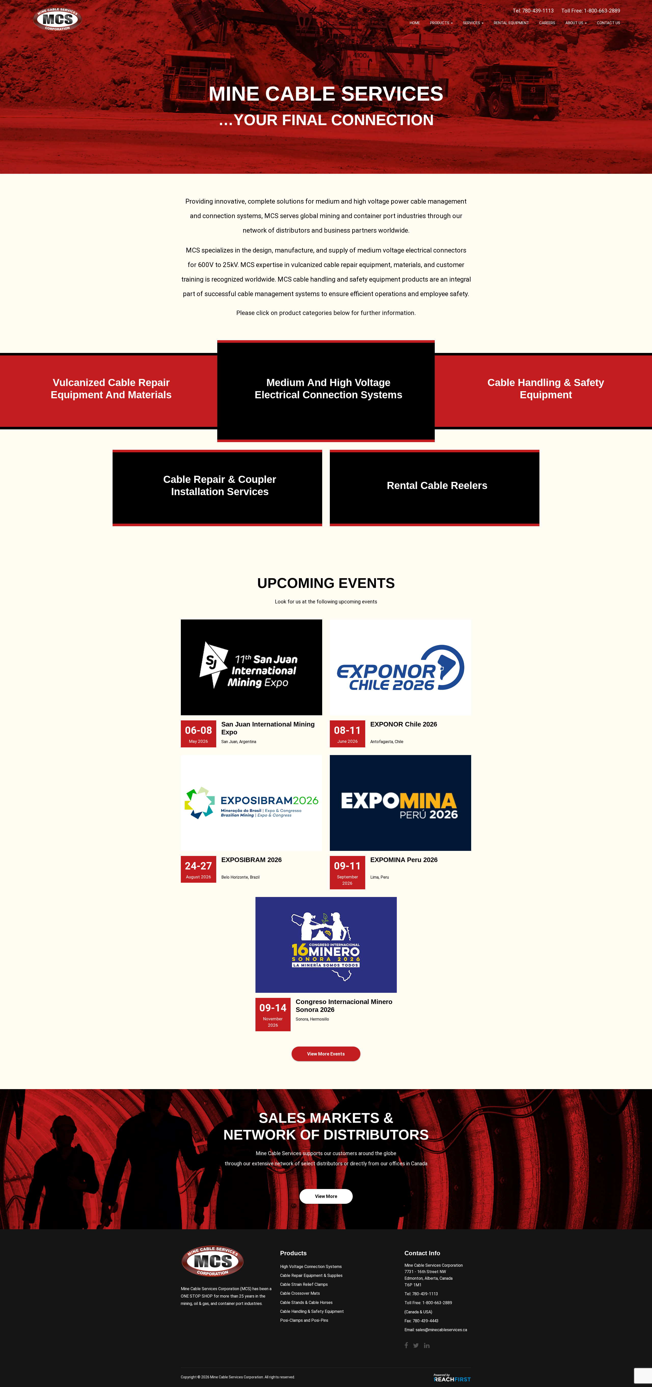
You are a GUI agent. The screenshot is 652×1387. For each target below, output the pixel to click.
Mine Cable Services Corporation (236, 1377)
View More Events (326, 1053)
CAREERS (547, 23)
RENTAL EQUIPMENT (511, 23)
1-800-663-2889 (602, 11)
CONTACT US (608, 23)
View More (326, 1196)
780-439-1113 (538, 11)
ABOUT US (574, 23)
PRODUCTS (440, 23)
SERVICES (472, 23)
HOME (415, 23)
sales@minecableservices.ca (441, 1329)
